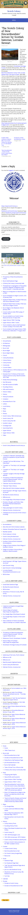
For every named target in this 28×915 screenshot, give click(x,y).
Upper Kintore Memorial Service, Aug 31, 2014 (14, 719)
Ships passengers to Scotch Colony (12, 508)
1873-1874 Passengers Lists (12, 835)
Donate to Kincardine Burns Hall (13, 757)
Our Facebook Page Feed (11, 863)
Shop (4, 772)
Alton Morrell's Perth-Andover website (13, 488)
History (5, 394)
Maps (4, 409)
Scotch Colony (14, 11)
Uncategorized (7, 425)
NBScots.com (6, 497)
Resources (7, 856)
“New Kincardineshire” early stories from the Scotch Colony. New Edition (14, 785)
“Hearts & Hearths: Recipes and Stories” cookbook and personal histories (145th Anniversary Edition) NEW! (15, 799)
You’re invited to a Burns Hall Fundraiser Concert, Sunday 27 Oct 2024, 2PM (14, 325)
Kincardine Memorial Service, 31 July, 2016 (13, 711)
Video (4, 435)
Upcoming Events (8, 428)
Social (4, 858)
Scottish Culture (7, 423)
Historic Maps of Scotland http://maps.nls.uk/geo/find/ (11, 611)
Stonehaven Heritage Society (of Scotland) (14, 645)
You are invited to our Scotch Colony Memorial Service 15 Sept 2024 (13, 317)
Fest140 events (7, 382)
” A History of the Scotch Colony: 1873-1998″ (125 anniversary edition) (15, 789)
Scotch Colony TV (9, 832)
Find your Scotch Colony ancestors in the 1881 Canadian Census (14, 842)
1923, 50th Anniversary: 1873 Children (14, 703)
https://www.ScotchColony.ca (9, 206)
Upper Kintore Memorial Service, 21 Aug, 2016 (14, 715)
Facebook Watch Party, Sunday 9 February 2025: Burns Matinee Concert (14, 300)
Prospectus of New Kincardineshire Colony (19, 138)
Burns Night (6, 350)
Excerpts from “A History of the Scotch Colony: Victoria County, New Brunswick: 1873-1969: (14, 375)
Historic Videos (7, 392)
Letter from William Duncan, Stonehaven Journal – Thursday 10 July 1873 (14, 694)
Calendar (5, 879)
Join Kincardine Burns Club (11, 762)
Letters (5, 404)
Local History (6, 406)
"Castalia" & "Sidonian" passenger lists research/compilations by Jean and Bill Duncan (13, 457)
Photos (5, 413)
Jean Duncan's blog (8, 565)
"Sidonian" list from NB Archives (12, 483)
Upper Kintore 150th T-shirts (11, 322)
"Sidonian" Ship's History (10, 486)
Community (6, 365)
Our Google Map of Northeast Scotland (14, 499)
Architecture (6, 343)
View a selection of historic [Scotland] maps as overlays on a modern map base (14, 621)
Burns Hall (6, 348)
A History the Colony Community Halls (13, 283)
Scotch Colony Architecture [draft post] (15, 839)
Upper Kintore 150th (8, 433)
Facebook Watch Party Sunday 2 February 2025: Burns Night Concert (14, 304)
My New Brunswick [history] (11, 495)
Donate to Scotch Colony (11, 883)
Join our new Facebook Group (12, 869)
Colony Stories (7, 362)
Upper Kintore (7, 430)
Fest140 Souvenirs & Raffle (10, 384)
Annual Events (7, 341)
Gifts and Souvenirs (8, 389)
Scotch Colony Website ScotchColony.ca (14, 445)
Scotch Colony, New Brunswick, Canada (12, 265)
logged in (11, 170)
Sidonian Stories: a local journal (11, 510)
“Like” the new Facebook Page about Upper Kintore (14, 699)
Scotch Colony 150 (8, 418)
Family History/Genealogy (10, 380)
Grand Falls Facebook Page (10, 584)
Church (5, 355)
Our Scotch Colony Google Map (13, 853)
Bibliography (6, 346)
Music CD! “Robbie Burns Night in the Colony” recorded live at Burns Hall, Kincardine (14, 794)
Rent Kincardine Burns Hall (11, 755)
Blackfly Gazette (7, 532)
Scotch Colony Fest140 (9, 421)
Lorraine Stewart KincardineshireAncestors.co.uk (11, 571)
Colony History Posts (10, 823)
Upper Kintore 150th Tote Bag (11, 320)
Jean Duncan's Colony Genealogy (12, 568)
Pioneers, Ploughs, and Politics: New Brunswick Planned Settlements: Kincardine (13, 503)
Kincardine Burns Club (9, 401)
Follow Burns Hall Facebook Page (13, 760)
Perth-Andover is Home (9, 534)
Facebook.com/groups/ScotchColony (16, 213)
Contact (5, 846)
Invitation (5, 399)
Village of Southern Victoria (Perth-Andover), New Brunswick (13, 550)
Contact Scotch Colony (10, 848)
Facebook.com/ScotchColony (9, 211)
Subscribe (6, 239)
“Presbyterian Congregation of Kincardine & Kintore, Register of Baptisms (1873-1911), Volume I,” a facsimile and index (14, 287)
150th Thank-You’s (9, 750)
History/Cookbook (8, 396)
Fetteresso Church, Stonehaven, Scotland (14, 638)
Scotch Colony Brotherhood (10, 536)
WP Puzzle (16, 911)
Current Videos (7, 367)
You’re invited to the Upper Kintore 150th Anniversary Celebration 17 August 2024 (14, 330)
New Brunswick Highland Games (12, 662)
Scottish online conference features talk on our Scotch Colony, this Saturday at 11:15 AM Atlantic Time (6, 141)
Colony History (7, 360)
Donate (5, 881)
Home (4, 746)
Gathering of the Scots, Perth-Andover (13, 655)
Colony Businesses (8, 358)
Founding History (8, 387)
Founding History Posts (11, 826)
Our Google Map (9, 806)
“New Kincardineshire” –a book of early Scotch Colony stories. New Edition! (6, 152)
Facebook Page (8, 860)
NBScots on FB (7, 657)
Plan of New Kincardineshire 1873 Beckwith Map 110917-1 (13, 813)
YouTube (7, 876)
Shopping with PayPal (10, 774)
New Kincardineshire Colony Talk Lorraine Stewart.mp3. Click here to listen (13, 73)
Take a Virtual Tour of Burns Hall (13, 767)
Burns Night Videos (8, 353)
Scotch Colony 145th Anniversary (12, 416)
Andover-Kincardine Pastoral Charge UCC (14, 529)
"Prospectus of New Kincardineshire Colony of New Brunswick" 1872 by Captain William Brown (13, 479)
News (4, 411)
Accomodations (7, 524)
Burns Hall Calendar (10, 765)
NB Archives (6, 574)
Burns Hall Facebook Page (10, 281)
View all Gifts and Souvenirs (12, 777)
